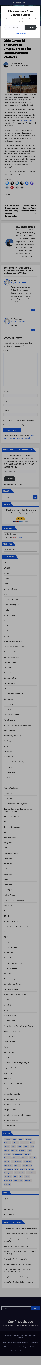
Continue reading (20, 33)
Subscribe (30, 27)
